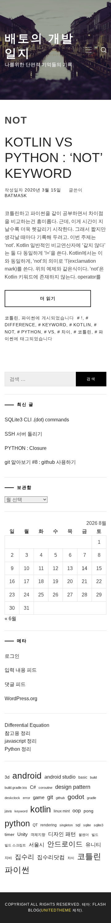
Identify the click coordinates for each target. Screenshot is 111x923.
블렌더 (84, 835)
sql (78, 825)
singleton (66, 825)
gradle (91, 798)
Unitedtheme (56, 910)
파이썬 (28, 317)
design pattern (72, 787)
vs (51, 331)
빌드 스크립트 (15, 845)
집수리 (24, 856)
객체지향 (38, 835)
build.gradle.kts (16, 787)
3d (7, 777)
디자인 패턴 (62, 834)
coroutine (45, 787)
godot (76, 796)
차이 (66, 331)
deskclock (12, 798)
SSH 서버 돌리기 (23, 434)
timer (9, 834)
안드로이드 (65, 844)
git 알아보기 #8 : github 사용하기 (40, 462)
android (27, 775)
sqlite (87, 825)
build (93, 777)
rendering (48, 825)
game (38, 797)
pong (88, 810)
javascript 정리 (21, 741)
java (8, 811)
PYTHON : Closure (26, 448)
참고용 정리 (18, 733)
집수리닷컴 (51, 857)
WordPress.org (21, 698)
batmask (16, 195)
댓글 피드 (15, 684)
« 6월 (10, 618)
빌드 (95, 835)
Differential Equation (27, 725)
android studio (60, 777)
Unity (22, 834)
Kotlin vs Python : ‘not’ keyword (53, 158)
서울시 (36, 845)
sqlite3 (98, 825)
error (26, 798)
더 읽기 (48, 298)
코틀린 (11, 317)
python (31, 331)
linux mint (62, 811)
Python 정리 (18, 749)
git (50, 797)
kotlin (82, 324)
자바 (8, 858)
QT (35, 825)
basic (82, 777)
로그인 (12, 656)
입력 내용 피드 (21, 670)
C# (33, 787)
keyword (54, 324)
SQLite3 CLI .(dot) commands (37, 419)
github (60, 798)
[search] (103, 49)
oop (76, 810)
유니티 (93, 845)
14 (84, 568)
